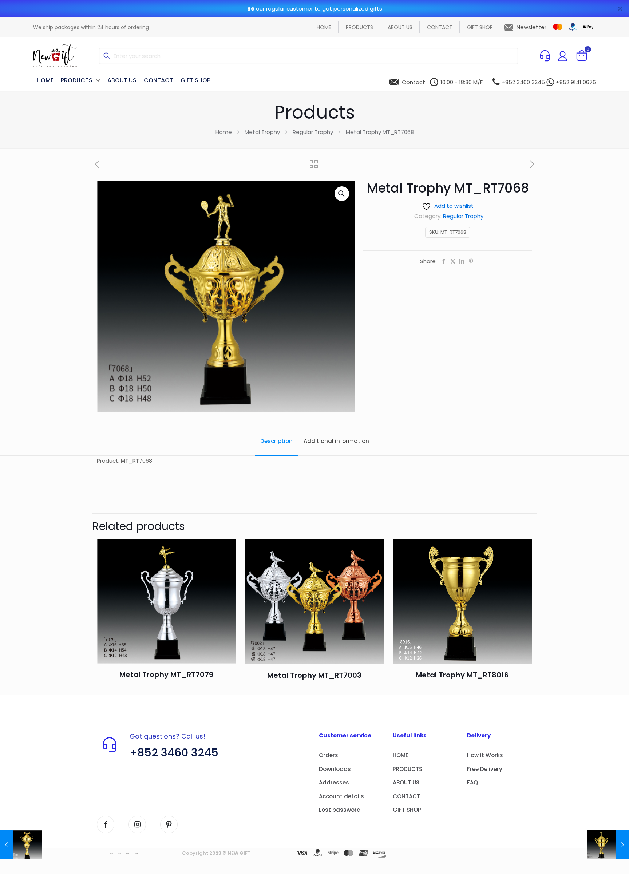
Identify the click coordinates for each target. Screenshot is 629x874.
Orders (328, 755)
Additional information (336, 441)
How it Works (485, 755)
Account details (341, 796)
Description (276, 441)
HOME (400, 755)
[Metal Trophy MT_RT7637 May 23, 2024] (608, 844)
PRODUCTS (407, 769)
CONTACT (406, 796)
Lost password (340, 810)
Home (223, 132)
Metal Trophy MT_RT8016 (462, 675)
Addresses (334, 782)
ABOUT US (406, 782)
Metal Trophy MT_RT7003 (314, 675)
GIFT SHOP (407, 810)
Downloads (335, 769)
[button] (342, 193)
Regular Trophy (313, 132)
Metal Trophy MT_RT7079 (166, 674)
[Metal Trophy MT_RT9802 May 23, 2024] (21, 844)
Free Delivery (484, 769)
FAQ (472, 782)
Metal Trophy (262, 132)
